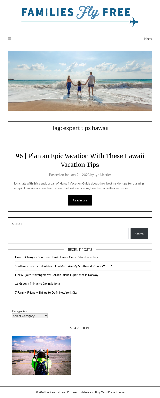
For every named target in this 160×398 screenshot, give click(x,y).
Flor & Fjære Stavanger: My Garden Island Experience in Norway (56, 274)
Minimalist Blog (91, 392)
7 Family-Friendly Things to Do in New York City (46, 292)
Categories (19, 311)
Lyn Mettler (102, 175)
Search (17, 224)
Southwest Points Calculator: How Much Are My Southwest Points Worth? (63, 266)
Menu (148, 38)
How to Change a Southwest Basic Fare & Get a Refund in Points (56, 257)
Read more (80, 200)
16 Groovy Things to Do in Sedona (37, 283)
